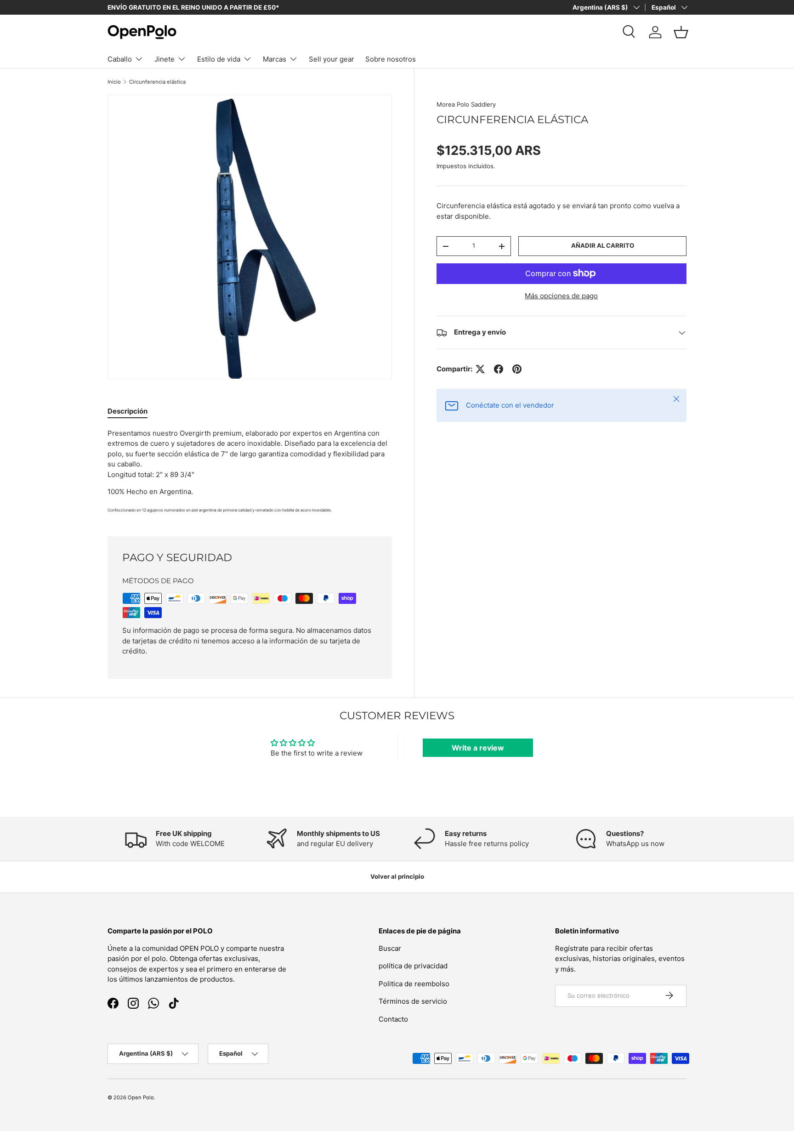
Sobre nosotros (390, 59)
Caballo (120, 59)
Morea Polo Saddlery (466, 104)
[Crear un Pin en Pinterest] (517, 369)
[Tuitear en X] (480, 369)
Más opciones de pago (561, 295)
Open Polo (141, 1097)
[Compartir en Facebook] (498, 369)
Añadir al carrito (602, 246)
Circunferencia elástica (157, 82)
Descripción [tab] (127, 411)
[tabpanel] (250, 471)
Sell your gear (331, 59)
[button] (681, 32)
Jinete (164, 59)
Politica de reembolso (414, 983)
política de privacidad (413, 965)
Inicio (114, 82)
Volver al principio (397, 876)
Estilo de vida (218, 59)
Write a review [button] (478, 747)
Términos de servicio (413, 1001)
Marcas (274, 59)
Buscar (390, 947)
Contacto (393, 1018)
